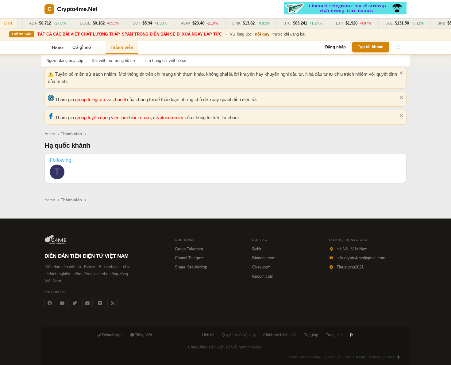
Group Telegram (189, 249)
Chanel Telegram (190, 258)
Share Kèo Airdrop (191, 267)
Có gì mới (82, 47)
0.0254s (359, 357)
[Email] (87, 303)
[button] (101, 47)
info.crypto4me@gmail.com (361, 258)
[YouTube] (62, 303)
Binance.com (264, 258)
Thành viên (121, 47)
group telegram (90, 99)
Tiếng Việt (143, 335)
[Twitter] (75, 303)
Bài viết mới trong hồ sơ (113, 60)
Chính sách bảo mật (280, 335)
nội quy (262, 34)
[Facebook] (49, 303)
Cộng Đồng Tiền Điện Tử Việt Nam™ (225, 347)
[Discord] (100, 303)
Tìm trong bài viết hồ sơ (165, 60)
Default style (112, 335)
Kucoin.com (262, 276)
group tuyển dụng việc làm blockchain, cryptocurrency (130, 117)
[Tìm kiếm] (397, 47)
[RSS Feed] (112, 303)
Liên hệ (208, 335)
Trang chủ (334, 335)
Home (58, 47)
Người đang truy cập (64, 60)
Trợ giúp (311, 335)
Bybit (256, 249)
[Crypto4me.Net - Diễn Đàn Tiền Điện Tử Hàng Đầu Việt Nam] (55, 242)
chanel (120, 99)
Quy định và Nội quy (239, 335)
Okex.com (261, 267)
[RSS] (352, 335)
